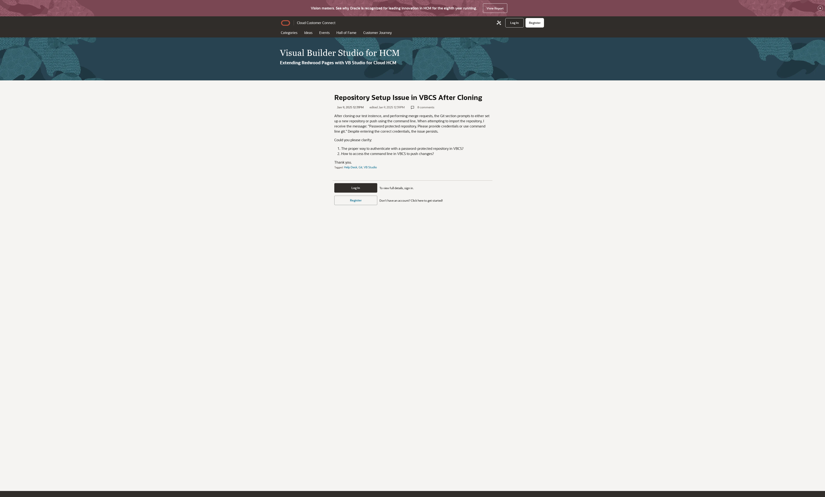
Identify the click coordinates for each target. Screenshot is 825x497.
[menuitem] (514, 23)
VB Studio (370, 167)
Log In (355, 188)
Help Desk (350, 167)
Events (324, 32)
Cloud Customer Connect (316, 22)
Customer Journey (377, 32)
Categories (289, 32)
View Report (495, 8)
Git (360, 167)
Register (356, 200)
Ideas (308, 32)
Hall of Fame (346, 32)
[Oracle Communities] (498, 22)
